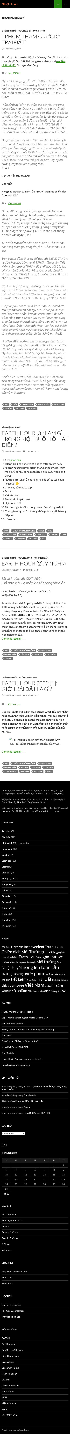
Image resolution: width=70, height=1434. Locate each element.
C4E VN (6, 1338)
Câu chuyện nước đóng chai (16, 1064)
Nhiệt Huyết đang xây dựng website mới (22, 1059)
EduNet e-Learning (11, 1304)
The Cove (6, 1035)
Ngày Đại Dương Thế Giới (15, 1047)
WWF (49, 771)
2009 (6, 404)
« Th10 (5, 1193)
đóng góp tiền (42, 811)
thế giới (6, 979)
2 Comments (32, 451)
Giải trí (16, 427)
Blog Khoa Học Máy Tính (14, 1271)
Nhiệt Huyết (10, 4)
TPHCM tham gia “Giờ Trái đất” (31, 39)
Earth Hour (27, 404)
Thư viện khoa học (11, 1316)
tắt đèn (20, 408)
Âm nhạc (6, 831)
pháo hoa (15, 459)
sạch (62, 974)
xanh (52, 985)
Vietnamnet (14, 203)
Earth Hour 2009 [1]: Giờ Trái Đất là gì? (29, 686)
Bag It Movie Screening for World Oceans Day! (25, 1017)
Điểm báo (32, 31)
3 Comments (32, 695)
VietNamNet (17, 985)
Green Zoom (8, 1361)
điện (15, 404)
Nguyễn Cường (9, 1095)
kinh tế (25, 962)
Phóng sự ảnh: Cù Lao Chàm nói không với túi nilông (28, 1029)
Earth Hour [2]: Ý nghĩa (34, 563)
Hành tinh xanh (9, 1373)
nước (29, 974)
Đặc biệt (6, 854)
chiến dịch (59, 947)
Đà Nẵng (40, 991)
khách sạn (59, 404)
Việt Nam (38, 771)
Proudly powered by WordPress (15, 1430)
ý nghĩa (8, 658)
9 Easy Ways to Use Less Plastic (17, 1011)
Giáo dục (6, 872)
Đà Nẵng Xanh (9, 1344)
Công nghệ (7, 848)
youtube (7, 991)
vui (46, 986)
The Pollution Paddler (13, 1023)
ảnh (64, 991)
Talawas (5, 1226)
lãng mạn (41, 535)
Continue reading (13, 638)
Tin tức (41, 31)
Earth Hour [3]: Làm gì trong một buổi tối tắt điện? (35, 439)
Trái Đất (32, 408)
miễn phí (32, 962)
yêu (43, 539)
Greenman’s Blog (10, 1367)
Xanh (4, 1409)
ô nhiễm (20, 990)
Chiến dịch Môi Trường (14, 31)
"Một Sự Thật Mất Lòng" (20, 802)
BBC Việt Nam (9, 1214)
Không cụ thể (8, 878)
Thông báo (7, 908)
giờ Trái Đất (43, 404)
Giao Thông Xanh (10, 1356)
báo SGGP (13, 73)
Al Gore (12, 947)
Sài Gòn (8, 408)
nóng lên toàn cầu (41, 967)
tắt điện (20, 539)
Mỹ (59, 962)
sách (57, 974)
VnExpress (7, 1250)
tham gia (37, 654)
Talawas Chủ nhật (10, 1232)
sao (64, 535)
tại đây (59, 793)
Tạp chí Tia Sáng (10, 1238)
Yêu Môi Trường (10, 1415)
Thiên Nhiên (8, 1391)
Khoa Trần (7, 1277)
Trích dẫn (43, 558)
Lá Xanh (6, 1379)
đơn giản (56, 991)
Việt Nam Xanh (9, 1403)
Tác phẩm (6, 896)
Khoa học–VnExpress (12, 1220)
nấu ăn (54, 535)
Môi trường (46, 961)
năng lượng (7, 884)
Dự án (27, 1107)
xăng (59, 985)
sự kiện (24, 767)
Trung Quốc (31, 980)
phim (4, 890)
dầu (15, 957)
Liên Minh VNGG (10, 1385)
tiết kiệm (51, 654)
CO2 (50, 531)
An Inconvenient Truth (36, 947)
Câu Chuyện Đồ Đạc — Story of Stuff (20, 1041)
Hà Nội (5, 962)
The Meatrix (8, 1053)
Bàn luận (7, 427)
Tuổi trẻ (6, 1244)
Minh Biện (7, 1283)
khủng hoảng (16, 962)
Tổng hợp (32, 558)
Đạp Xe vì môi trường (12, 1350)
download (7, 957)
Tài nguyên (7, 902)
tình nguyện (10, 771)
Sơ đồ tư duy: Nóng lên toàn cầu (27, 1101)
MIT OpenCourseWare (13, 1310)
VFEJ (4, 1397)
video (5, 985)
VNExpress (14, 703)
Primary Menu (66, 4)
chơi (41, 531)
